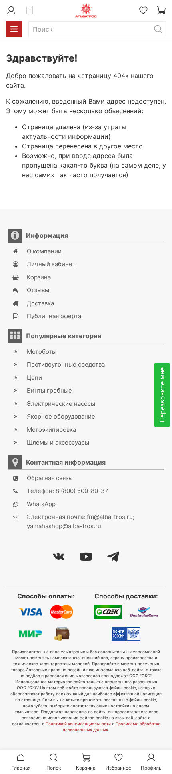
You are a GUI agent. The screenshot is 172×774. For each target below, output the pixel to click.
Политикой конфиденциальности (78, 723)
